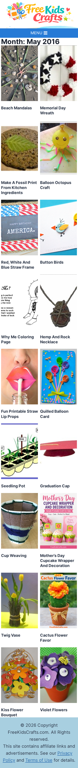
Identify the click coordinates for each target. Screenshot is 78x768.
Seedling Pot (13, 486)
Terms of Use (38, 760)
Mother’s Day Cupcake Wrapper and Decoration (57, 560)
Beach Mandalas (16, 108)
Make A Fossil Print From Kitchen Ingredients (19, 187)
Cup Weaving (13, 555)
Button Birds (51, 262)
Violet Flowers (53, 710)
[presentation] (19, 73)
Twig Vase (10, 635)
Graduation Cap (55, 486)
